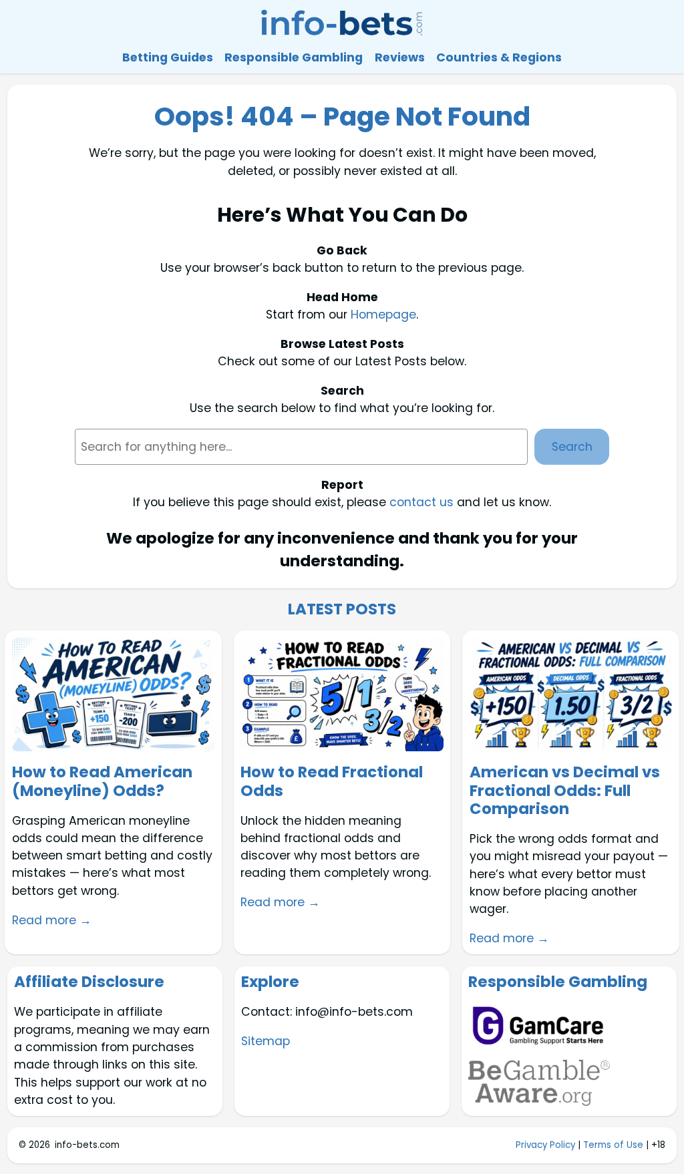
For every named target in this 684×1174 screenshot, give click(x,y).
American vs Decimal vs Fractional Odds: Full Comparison (565, 791)
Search (572, 447)
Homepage (383, 315)
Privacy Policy (545, 1145)
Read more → (52, 920)
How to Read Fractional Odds (331, 781)
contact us (421, 502)
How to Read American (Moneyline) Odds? (102, 781)
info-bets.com (87, 1145)
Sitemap (265, 1041)
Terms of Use (613, 1145)
